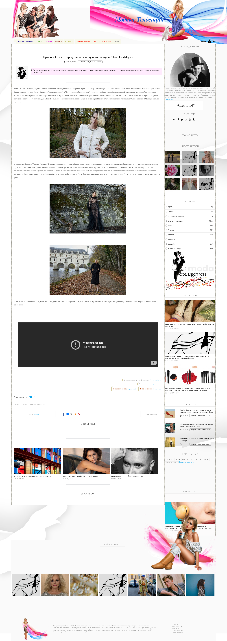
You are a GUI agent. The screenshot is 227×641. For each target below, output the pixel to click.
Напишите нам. (157, 389)
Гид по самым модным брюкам (189, 186)
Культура (69, 41)
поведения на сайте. (132, 389)
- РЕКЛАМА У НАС (177, 626)
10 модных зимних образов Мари (206, 186)
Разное (117, 41)
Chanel (24, 405)
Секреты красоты (201, 459)
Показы (49, 41)
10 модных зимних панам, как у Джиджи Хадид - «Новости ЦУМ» (196, 425)
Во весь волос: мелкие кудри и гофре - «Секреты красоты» (200, 579)
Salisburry (37, 414)
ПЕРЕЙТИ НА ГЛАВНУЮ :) (112, 544)
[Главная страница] (15, 40)
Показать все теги (186, 462)
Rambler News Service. (155, 380)
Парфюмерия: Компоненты (172, 173)
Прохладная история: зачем (206, 160)
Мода (40, 41)
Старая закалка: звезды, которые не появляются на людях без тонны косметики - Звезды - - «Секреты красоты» (55, 582)
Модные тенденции (26, 41)
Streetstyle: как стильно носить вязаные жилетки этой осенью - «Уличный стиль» (142, 581)
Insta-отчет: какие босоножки (189, 173)
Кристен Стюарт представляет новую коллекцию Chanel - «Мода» (88, 57)
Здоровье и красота (102, 41)
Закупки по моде (83, 41)
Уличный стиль (171, 463)
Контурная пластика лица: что (172, 186)
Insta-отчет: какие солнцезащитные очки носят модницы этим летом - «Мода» (187, 357)
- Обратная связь (177, 632)
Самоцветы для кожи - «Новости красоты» (84, 579)
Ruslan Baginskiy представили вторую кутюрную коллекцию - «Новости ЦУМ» (196, 411)
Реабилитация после (206, 174)
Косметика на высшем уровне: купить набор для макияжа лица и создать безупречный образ (187, 389)
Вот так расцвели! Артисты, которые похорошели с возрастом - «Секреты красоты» (171, 581)
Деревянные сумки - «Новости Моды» (113, 579)
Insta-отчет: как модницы (189, 160)
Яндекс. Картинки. (156, 384)
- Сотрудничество (177, 630)
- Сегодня (175, 624)
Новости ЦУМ (187, 459)
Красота (58, 41)
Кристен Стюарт (36, 405)
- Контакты (175, 628)
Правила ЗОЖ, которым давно (173, 160)
